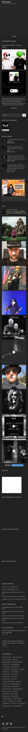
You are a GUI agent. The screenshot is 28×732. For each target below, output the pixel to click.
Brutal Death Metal (17, 662)
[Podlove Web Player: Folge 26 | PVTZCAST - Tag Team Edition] (14, 83)
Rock (19, 701)
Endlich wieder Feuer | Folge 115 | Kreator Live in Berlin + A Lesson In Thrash (15, 148)
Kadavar (14, 676)
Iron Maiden (6, 676)
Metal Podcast (17, 688)
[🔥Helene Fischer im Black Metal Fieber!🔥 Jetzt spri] (14, 402)
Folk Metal (15, 667)
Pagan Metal (6, 696)
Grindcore (14, 669)
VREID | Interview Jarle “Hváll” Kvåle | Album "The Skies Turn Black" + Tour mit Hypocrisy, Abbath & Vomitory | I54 (16, 157)
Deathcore (6, 664)
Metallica (15, 686)
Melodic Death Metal (8, 681)
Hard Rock (6, 671)
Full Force (6, 669)
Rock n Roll (6, 703)
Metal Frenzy (6, 686)
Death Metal (15, 664)
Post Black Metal (7, 698)
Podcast (15, 696)
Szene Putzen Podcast (14, 100)
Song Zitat (21, 703)
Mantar (13, 679)
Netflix (15, 691)
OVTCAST (14, 693)
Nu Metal (6, 693)
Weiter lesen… (14, 108)
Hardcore (22, 669)
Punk (5, 701)
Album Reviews (17, 657)
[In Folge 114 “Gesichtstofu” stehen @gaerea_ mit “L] (14, 377)
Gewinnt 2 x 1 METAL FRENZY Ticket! (10, 589)
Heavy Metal (14, 671)
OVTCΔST (6, 2)
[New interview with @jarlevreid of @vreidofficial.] (14, 327)
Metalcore (6, 684)
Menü (14, 36)
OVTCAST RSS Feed (7, 627)
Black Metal (6, 662)
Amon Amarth (7, 659)
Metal (18, 681)
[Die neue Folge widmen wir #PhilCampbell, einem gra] (14, 426)
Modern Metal (7, 691)
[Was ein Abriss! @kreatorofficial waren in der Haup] (14, 303)
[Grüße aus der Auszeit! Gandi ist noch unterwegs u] (14, 229)
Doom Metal (6, 667)
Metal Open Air (7, 688)
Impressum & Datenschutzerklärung (9, 727)
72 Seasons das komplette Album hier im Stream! (13, 596)
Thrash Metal (18, 706)
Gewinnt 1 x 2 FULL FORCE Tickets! (10, 587)
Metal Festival (15, 684)
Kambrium (6, 679)
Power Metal (17, 698)
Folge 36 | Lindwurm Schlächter (15, 622)
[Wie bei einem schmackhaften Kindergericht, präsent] (14, 451)
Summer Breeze (7, 706)
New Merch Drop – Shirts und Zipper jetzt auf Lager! (14, 599)
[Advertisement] (14, 19)
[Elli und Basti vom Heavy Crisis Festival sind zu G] (14, 253)
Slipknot (14, 703)
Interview (14, 674)
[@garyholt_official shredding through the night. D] (14, 278)
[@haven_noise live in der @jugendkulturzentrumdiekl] (14, 352)
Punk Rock (12, 701)
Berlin (15, 659)
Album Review (7, 657)
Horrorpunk (6, 674)
